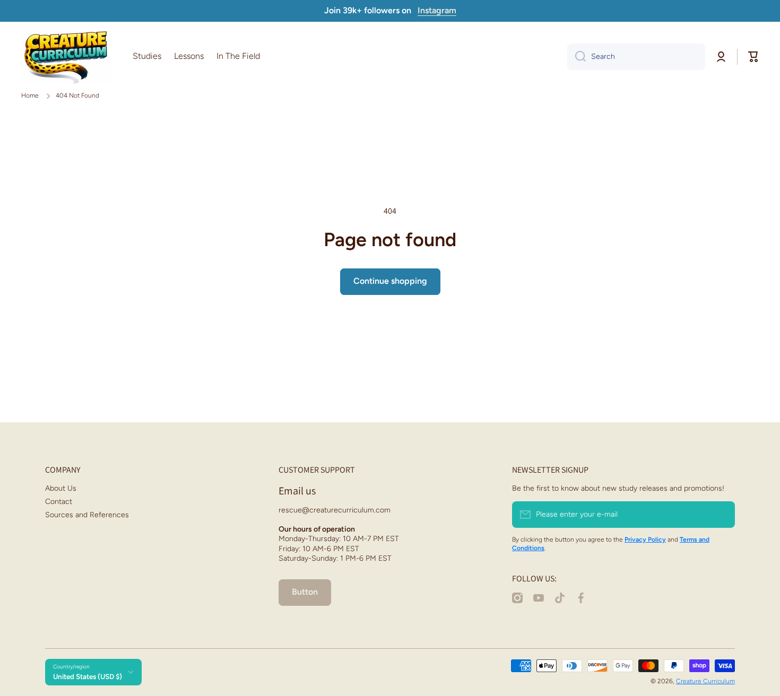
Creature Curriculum (705, 681)
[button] (753, 56)
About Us (60, 488)
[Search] (576, 57)
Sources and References (87, 514)
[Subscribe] (721, 514)
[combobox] (636, 57)
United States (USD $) (87, 676)
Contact (58, 501)
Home (30, 95)
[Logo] (66, 57)
